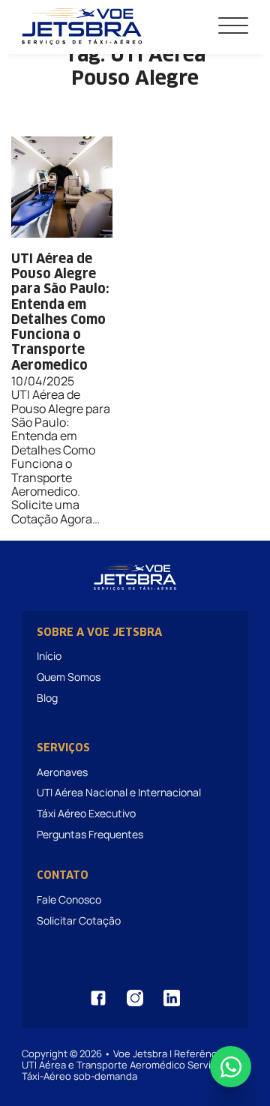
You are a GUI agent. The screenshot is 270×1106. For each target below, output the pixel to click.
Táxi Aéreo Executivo (86, 813)
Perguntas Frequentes (90, 834)
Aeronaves (62, 772)
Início (49, 656)
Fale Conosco (69, 899)
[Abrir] (233, 26)
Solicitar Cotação (79, 920)
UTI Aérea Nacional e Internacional (119, 792)
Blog (47, 698)
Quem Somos (68, 677)
